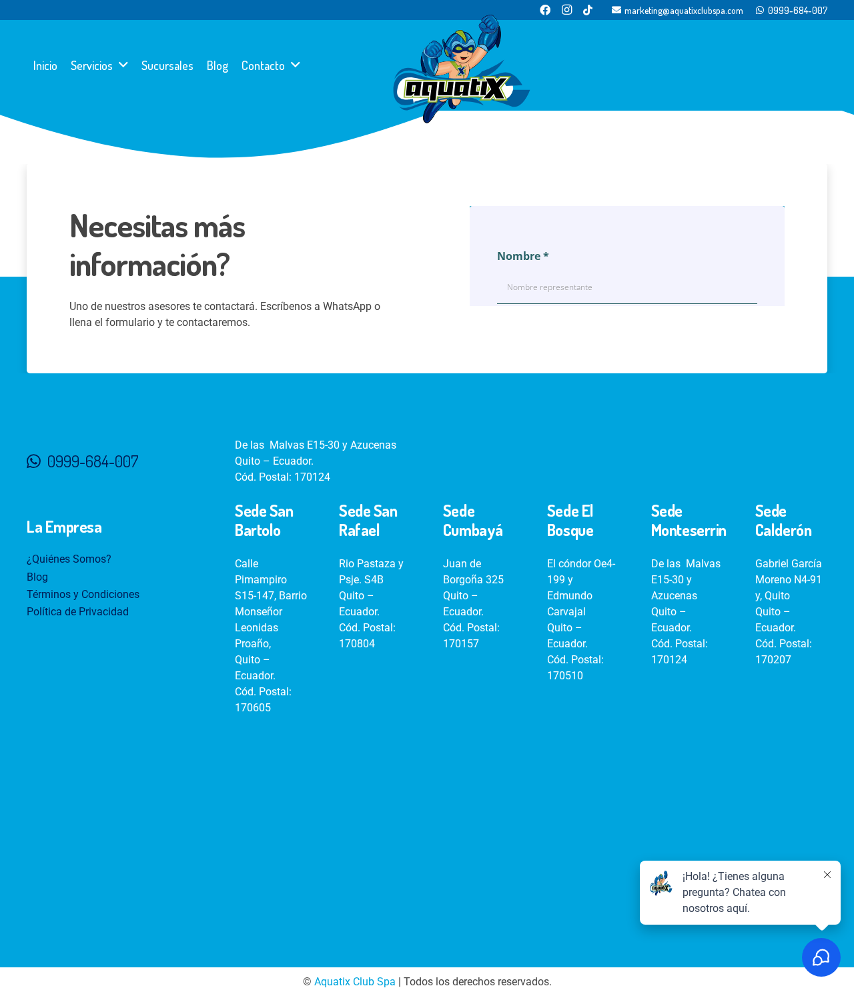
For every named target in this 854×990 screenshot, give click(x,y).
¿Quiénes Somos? (69, 559)
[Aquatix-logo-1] (461, 69)
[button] (123, 65)
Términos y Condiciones (83, 594)
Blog (37, 577)
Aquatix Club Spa (355, 981)
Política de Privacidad (78, 611)
